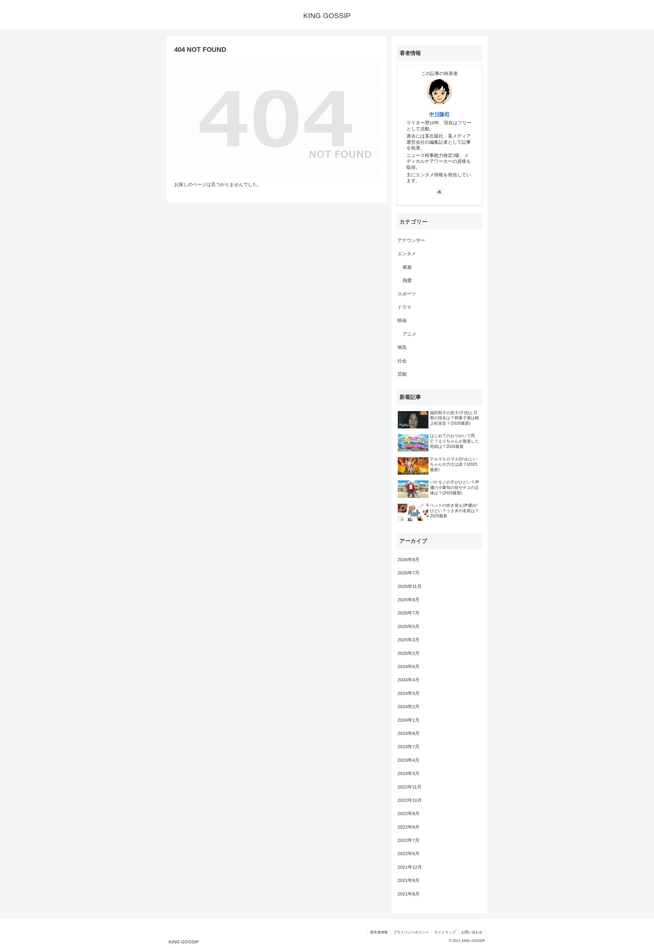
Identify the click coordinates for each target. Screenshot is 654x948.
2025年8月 (408, 599)
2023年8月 (408, 733)
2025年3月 (408, 639)
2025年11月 (410, 586)
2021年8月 (408, 893)
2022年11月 (410, 786)
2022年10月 (410, 800)
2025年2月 (408, 653)
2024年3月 (408, 693)
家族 (407, 266)
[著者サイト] (439, 192)
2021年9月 (408, 880)
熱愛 (407, 280)
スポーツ (407, 293)
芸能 (402, 374)
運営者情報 (379, 932)
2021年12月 (410, 866)
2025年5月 (408, 626)
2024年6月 (408, 666)
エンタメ (407, 253)
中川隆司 (439, 114)
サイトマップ (445, 932)
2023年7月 (408, 746)
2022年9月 (408, 813)
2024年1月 (408, 719)
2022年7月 (408, 840)
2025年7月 (408, 612)
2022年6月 (408, 853)
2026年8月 (408, 559)
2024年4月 (408, 679)
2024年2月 (408, 706)
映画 (402, 320)
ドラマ (404, 307)
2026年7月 (408, 572)
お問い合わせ (472, 932)
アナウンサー (411, 240)
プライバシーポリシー (411, 932)
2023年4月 (408, 759)
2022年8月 (408, 826)
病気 (402, 347)
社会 (402, 360)
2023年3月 (408, 773)
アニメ (409, 333)
